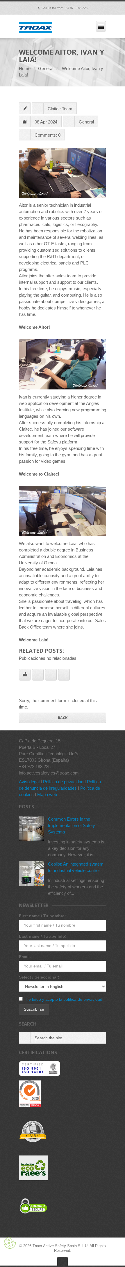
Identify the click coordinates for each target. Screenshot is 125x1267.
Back (62, 717)
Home (25, 68)
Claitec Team (60, 108)
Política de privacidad (63, 781)
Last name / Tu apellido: (43, 936)
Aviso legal (29, 781)
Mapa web (47, 794)
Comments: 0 (47, 135)
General (45, 68)
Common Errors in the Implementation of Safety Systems (71, 825)
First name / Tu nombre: (42, 915)
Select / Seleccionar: (39, 977)
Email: (25, 956)
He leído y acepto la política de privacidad (64, 999)
